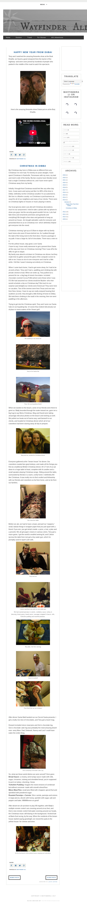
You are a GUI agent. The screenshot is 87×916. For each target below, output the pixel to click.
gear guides (67, 150)
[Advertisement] (75, 58)
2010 (64, 216)
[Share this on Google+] (24, 155)
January (66, 202)
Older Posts (51, 877)
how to (65, 154)
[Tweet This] (20, 155)
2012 (64, 212)
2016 (64, 192)
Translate (77, 84)
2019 (64, 185)
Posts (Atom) (53, 881)
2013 (64, 199)
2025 (64, 177)
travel (65, 161)
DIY (64, 133)
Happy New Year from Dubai (33, 52)
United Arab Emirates (71, 141)
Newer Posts (14, 877)
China (65, 129)
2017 (64, 190)
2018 (64, 187)
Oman (65, 137)
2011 (64, 214)
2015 (64, 195)
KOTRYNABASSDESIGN (51, 900)
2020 (64, 182)
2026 (64, 175)
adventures (67, 146)
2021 (64, 180)
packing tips (67, 157)
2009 (64, 219)
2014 (64, 197)
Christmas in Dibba (33, 166)
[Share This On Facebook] (11, 155)
